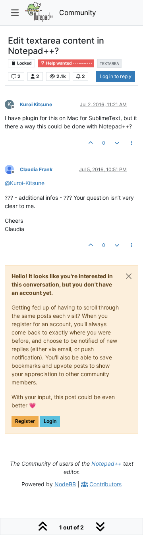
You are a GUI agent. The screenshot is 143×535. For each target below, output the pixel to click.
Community (77, 12)
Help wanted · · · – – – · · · (68, 63)
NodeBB (65, 484)
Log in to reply (115, 76)
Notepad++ (106, 463)
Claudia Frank (36, 169)
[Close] (129, 276)
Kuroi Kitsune (36, 104)
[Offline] (12, 169)
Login (50, 421)
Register (25, 421)
